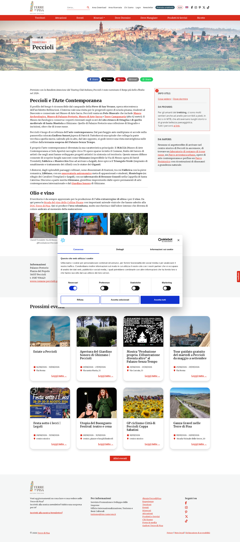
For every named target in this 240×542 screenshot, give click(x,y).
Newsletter (148, 7)
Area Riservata (115, 7)
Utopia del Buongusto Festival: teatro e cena (96, 424)
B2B (180, 7)
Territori (146, 504)
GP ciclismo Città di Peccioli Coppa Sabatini (141, 426)
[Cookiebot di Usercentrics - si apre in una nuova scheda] (160, 240)
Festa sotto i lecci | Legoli (47, 424)
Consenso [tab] (78, 249)
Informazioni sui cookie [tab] (161, 249)
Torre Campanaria (115, 116)
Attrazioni (147, 513)
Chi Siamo (128, 7)
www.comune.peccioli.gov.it (46, 281)
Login (138, 7)
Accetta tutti (160, 300)
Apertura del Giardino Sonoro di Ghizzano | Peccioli (96, 355)
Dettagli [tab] (120, 249)
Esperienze (148, 501)
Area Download (99, 7)
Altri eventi (120, 458)
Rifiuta (80, 300)
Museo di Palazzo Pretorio (62, 116)
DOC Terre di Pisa (40, 205)
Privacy (170, 533)
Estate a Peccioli (45, 351)
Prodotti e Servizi (151, 516)
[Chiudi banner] (178, 240)
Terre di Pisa (44, 533)
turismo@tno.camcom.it (103, 514)
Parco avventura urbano (181, 154)
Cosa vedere (164, 98)
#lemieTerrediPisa (151, 498)
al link (177, 125)
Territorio (39, 42)
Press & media (149, 522)
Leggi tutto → (59, 376)
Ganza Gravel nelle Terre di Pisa (187, 424)
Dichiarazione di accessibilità (198, 533)
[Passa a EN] (186, 7)
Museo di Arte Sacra (90, 116)
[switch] (104, 288)
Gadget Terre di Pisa (152, 525)
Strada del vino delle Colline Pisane (63, 202)
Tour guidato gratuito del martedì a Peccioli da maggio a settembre (190, 355)
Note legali (179, 533)
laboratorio (176, 151)
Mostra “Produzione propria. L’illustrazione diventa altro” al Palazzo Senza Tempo (143, 356)
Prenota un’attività (165, 7)
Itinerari (146, 510)
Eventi (145, 507)
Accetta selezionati (120, 300)
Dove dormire (180, 98)
